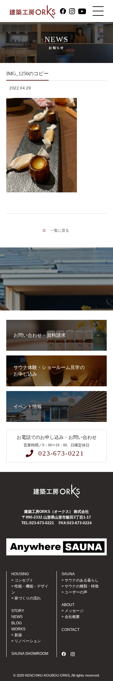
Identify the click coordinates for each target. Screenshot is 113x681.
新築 (18, 635)
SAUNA (68, 574)
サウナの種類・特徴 (82, 586)
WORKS (18, 629)
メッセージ (74, 611)
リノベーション (27, 641)
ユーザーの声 (76, 592)
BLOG (16, 623)
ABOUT (68, 605)
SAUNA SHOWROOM (29, 653)
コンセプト (23, 580)
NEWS (17, 617)
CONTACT (70, 629)
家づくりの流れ (27, 598)
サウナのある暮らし (82, 580)
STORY (17, 611)
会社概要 (72, 617)
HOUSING (20, 574)
